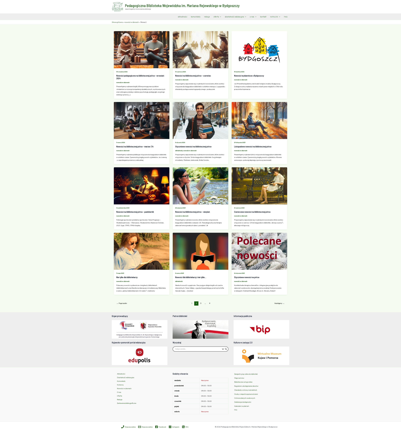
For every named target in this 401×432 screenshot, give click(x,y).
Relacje (119, 399)
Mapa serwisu (239, 378)
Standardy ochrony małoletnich (245, 390)
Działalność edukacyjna (125, 377)
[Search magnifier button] (225, 349)
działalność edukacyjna (234, 16)
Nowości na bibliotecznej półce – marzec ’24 (135, 146)
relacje (207, 16)
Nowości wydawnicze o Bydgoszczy (249, 75)
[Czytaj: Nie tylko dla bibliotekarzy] (141, 251)
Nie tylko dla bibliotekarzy (127, 277)
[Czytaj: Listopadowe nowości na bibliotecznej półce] (259, 120)
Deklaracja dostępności (242, 402)
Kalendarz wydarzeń (241, 406)
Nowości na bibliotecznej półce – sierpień (192, 212)
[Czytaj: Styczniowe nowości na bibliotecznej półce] (200, 120)
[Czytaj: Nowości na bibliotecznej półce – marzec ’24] (141, 120)
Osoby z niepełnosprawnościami (246, 394)
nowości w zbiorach (122, 82)
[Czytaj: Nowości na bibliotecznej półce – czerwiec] (200, 49)
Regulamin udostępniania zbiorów (246, 386)
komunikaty (195, 16)
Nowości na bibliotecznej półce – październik (135, 212)
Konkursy (120, 385)
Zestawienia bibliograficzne (126, 403)
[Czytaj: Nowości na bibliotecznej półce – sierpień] (200, 186)
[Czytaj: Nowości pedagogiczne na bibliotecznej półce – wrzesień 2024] (141, 49)
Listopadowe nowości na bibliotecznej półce (252, 146)
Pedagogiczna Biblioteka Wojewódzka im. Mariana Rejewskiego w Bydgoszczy (182, 5)
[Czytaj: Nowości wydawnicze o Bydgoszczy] (259, 49)
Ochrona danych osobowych (244, 398)
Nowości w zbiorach (124, 388)
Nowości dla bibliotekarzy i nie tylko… (190, 277)
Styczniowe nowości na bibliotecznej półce (193, 146)
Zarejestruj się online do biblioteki (246, 374)
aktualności (182, 16)
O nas (119, 392)
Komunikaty (121, 381)
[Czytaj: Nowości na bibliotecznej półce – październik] (141, 186)
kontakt (263, 16)
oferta (216, 16)
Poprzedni (122, 303)
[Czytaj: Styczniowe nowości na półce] (259, 251)
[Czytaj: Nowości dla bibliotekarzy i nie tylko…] (200, 251)
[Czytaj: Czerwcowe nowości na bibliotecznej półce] (259, 186)
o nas (252, 16)
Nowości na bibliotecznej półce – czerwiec (193, 75)
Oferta (119, 396)
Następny (279, 303)
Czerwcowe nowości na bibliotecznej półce (252, 212)
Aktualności (121, 374)
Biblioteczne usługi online (243, 382)
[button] (220, 17)
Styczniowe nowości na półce (246, 277)
